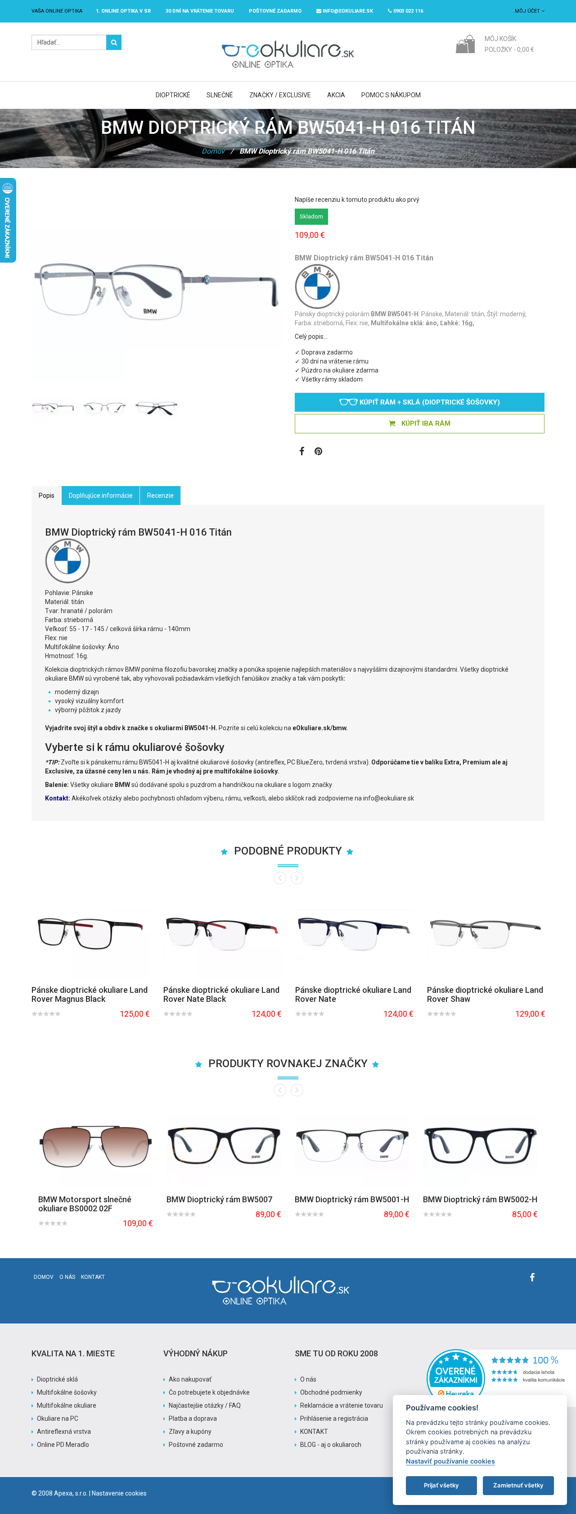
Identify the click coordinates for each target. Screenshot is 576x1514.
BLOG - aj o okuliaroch (330, 1444)
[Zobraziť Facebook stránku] (301, 452)
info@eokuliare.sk (347, 11)
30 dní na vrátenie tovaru (200, 11)
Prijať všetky (441, 1485)
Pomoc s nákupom (391, 95)
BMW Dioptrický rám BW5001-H (352, 1199)
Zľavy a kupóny (190, 1431)
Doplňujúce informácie (101, 495)
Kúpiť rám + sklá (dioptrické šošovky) (429, 402)
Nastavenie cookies (119, 1493)
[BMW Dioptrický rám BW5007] (223, 1145)
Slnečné (220, 95)
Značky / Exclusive (280, 95)
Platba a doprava (193, 1418)
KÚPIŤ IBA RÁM (425, 423)
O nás (67, 1277)
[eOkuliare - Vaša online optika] (288, 39)
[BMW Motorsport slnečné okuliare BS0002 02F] (95, 1145)
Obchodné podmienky (331, 1392)
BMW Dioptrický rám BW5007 (219, 1199)
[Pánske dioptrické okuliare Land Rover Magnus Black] (91, 934)
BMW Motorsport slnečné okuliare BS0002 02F (84, 1204)
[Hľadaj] (114, 42)
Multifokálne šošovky (67, 1392)
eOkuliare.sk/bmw (319, 728)
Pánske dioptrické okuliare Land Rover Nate (353, 994)
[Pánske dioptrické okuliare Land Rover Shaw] (486, 934)
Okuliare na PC (57, 1418)
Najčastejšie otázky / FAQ (205, 1405)
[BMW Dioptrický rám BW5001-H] (352, 1145)
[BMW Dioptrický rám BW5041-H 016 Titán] (53, 407)
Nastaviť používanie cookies (450, 1461)
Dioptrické (173, 95)
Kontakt (93, 1277)
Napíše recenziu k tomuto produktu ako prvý (357, 199)
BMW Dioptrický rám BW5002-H (480, 1199)
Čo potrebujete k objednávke (209, 1392)
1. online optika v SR (123, 11)
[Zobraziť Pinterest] (318, 452)
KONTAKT (314, 1431)
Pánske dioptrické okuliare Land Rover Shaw (485, 994)
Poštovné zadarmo (196, 1444)
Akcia (336, 95)
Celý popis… (311, 336)
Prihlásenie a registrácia (334, 1418)
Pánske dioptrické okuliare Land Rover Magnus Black (90, 994)
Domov (213, 151)
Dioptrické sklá (57, 1379)
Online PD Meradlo (63, 1444)
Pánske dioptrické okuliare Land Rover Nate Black (221, 994)
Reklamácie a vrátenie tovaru (341, 1405)
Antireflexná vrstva (64, 1431)
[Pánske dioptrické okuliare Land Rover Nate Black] (222, 934)
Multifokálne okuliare (66, 1405)
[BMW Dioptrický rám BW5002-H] (480, 1145)
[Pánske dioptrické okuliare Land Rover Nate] (354, 934)
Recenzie (160, 495)
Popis (46, 495)
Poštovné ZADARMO (275, 11)
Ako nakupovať (190, 1379)
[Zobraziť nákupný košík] (465, 43)
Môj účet (528, 11)
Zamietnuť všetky (518, 1485)
